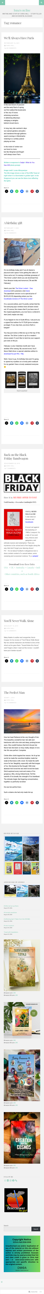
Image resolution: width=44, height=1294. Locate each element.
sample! (35, 556)
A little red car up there (11, 906)
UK (12, 567)
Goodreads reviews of (18, 299)
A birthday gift (13, 223)
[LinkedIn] (8, 1180)
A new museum (9, 925)
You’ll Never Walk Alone (19, 621)
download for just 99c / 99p (14, 354)
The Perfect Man (14, 692)
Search (6, 1225)
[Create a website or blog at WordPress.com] (1, 1282)
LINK (14, 993)
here (27, 291)
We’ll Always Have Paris (19, 38)
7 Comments (11, 468)
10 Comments (11, 631)
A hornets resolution (10, 912)
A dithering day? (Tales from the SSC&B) (17, 919)
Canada (30, 567)
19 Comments (11, 702)
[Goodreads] (5, 1180)
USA (6, 567)
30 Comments (11, 233)
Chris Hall (10, 45)
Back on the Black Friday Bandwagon (16, 456)
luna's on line (22, 10)
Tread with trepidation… (11, 932)
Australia (20, 567)
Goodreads (29, 522)
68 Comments (11, 48)
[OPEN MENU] (2, 2)
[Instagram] (10, 1180)
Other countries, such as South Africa (22, 574)
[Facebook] (13, 1180)
